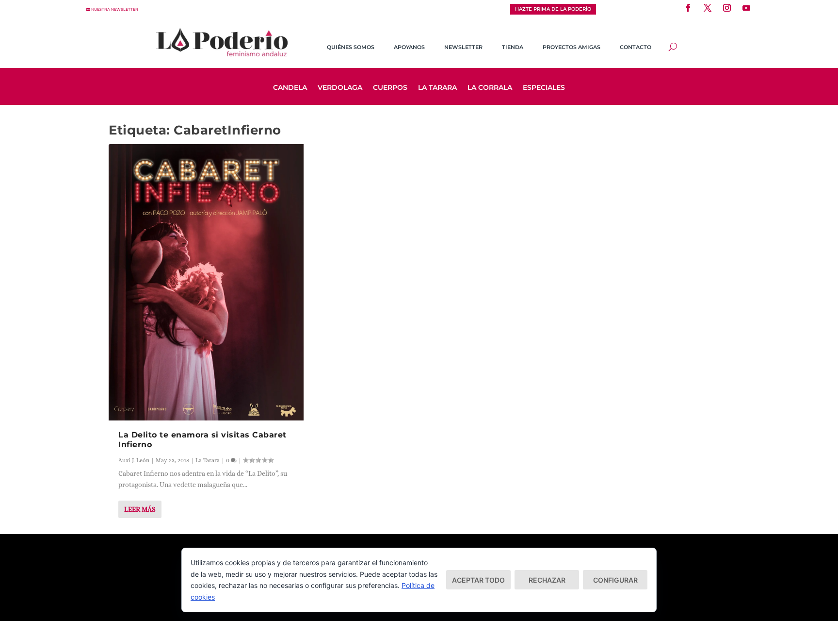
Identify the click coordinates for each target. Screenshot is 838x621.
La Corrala (489, 88)
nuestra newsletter (114, 9)
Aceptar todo (478, 580)
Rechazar (547, 580)
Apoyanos (409, 47)
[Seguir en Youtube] (746, 8)
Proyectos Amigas (571, 47)
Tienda (512, 47)
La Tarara (437, 88)
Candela (290, 88)
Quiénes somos (350, 47)
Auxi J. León (133, 460)
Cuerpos (390, 88)
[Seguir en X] (707, 8)
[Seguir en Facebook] (688, 8)
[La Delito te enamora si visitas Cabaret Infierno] (206, 282)
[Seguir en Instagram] (727, 8)
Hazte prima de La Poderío (553, 9)
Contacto (635, 47)
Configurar (615, 580)
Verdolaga (340, 88)
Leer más (140, 509)
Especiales (544, 88)
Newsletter (463, 47)
